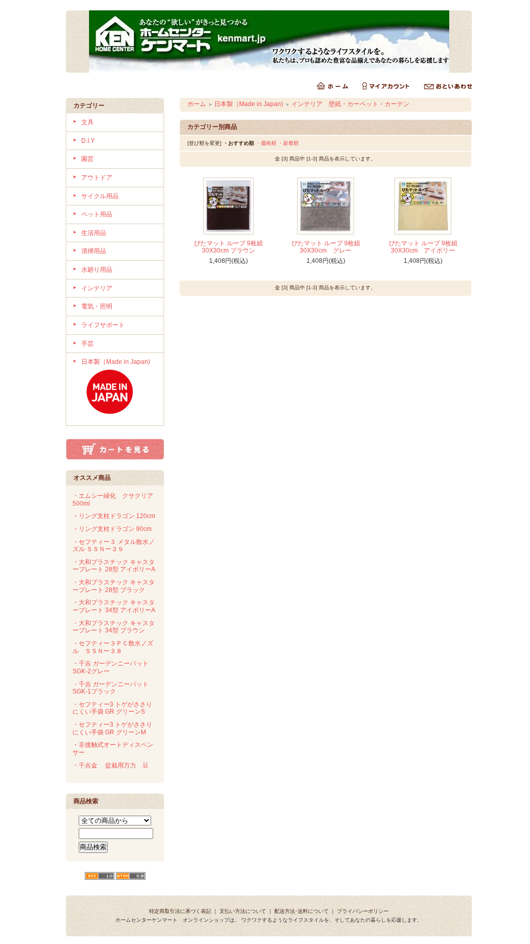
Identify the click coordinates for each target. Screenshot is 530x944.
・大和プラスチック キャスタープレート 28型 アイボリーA (113, 565)
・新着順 (288, 143)
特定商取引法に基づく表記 (180, 911)
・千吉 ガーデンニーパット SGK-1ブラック (110, 688)
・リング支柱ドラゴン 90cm (112, 529)
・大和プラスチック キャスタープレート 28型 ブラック (113, 586)
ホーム (196, 104)
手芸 (87, 343)
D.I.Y (88, 140)
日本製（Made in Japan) (115, 361)
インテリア (96, 288)
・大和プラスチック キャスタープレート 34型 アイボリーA (113, 606)
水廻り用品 (96, 269)
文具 (87, 122)
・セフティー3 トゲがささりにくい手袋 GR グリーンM (112, 728)
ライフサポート (103, 325)
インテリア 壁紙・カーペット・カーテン (350, 104)
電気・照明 (96, 306)
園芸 (87, 159)
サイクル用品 (100, 196)
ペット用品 (96, 214)
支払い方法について (242, 911)
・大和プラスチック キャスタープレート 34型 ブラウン (113, 627)
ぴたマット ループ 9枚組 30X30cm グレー (325, 247)
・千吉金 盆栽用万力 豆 (110, 765)
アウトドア (96, 177)
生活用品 (93, 233)
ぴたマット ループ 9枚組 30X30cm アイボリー (423, 247)
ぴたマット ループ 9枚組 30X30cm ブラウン (228, 247)
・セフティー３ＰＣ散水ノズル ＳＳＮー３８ (112, 647)
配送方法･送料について (301, 911)
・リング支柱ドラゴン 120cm (113, 516)
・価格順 (266, 143)
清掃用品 (93, 251)
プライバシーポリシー (363, 911)
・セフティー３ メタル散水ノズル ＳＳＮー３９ (113, 545)
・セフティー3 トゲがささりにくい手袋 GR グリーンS (112, 708)
